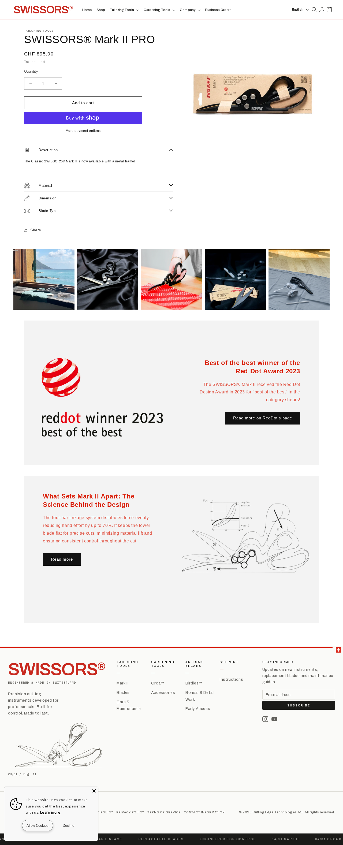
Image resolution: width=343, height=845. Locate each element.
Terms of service (164, 812)
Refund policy (99, 812)
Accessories (163, 692)
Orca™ (157, 683)
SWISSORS (56, 669)
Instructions (231, 679)
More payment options (83, 131)
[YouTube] (274, 719)
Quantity (31, 71)
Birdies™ (193, 683)
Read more (62, 559)
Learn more (50, 812)
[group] (43, 279)
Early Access (197, 708)
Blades (123, 692)
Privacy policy (130, 812)
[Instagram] (265, 719)
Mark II (122, 683)
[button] (124, 10)
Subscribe (298, 705)
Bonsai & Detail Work (200, 696)
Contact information (204, 812)
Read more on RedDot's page (262, 418)
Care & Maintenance (129, 705)
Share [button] (35, 230)
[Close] (94, 791)
